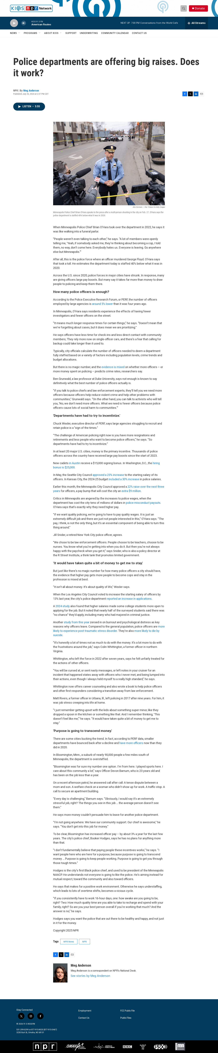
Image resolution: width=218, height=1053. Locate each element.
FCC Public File (127, 1011)
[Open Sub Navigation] (19, 33)
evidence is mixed (112, 367)
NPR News (69, 941)
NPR (84, 941)
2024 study (63, 606)
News (13, 33)
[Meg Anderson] (60, 973)
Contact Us (139, 33)
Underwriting (89, 33)
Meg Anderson (31, 90)
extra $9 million (131, 491)
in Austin (74, 463)
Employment (84, 1011)
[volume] (23, 23)
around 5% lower (102, 303)
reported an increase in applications (129, 598)
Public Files (125, 1018)
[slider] (28, 23)
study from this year (76, 622)
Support (71, 33)
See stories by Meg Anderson (90, 976)
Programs (30, 33)
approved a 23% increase (108, 475)
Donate (200, 8)
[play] (14, 23)
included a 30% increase (124, 479)
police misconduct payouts (143, 502)
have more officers (131, 743)
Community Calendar (115, 33)
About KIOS (51, 33)
